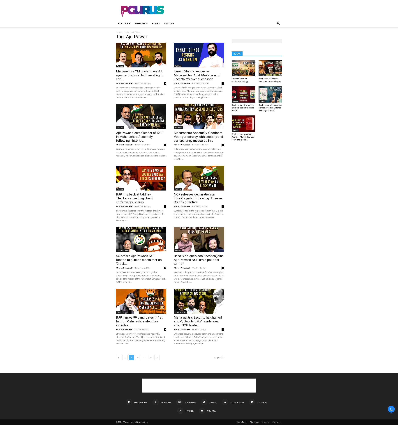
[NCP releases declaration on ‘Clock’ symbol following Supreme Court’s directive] (199, 178)
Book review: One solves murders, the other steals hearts (243, 108)
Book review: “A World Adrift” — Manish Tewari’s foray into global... (243, 137)
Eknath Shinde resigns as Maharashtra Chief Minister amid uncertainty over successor (197, 75)
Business (140, 23)
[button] (278, 23)
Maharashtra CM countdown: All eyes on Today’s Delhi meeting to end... (139, 75)
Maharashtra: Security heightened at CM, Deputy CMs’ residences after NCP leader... (198, 321)
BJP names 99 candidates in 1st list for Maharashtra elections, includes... (139, 321)
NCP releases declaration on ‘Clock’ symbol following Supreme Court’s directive (198, 198)
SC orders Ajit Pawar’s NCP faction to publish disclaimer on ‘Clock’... (139, 260)
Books (156, 23)
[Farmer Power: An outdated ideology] (243, 68)
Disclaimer (254, 422)
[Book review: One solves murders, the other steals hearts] (243, 94)
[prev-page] (118, 357)
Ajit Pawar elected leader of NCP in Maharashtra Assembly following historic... (140, 136)
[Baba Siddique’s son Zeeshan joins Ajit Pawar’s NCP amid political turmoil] (199, 239)
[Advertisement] (225, 11)
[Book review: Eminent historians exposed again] (270, 68)
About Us (266, 422)
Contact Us (277, 422)
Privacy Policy (241, 422)
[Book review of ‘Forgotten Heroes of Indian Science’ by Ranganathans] (270, 94)
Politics (123, 23)
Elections (178, 127)
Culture (169, 23)
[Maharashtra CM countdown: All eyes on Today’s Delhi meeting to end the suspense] (141, 55)
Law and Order (122, 251)
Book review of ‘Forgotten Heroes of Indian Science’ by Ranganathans (270, 108)
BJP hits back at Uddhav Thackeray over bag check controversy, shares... (134, 198)
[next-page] (157, 357)
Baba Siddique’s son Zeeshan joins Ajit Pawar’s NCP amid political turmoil (199, 260)
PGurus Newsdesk (124, 83)
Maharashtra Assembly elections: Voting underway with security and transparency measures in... (198, 136)
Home (118, 32)
